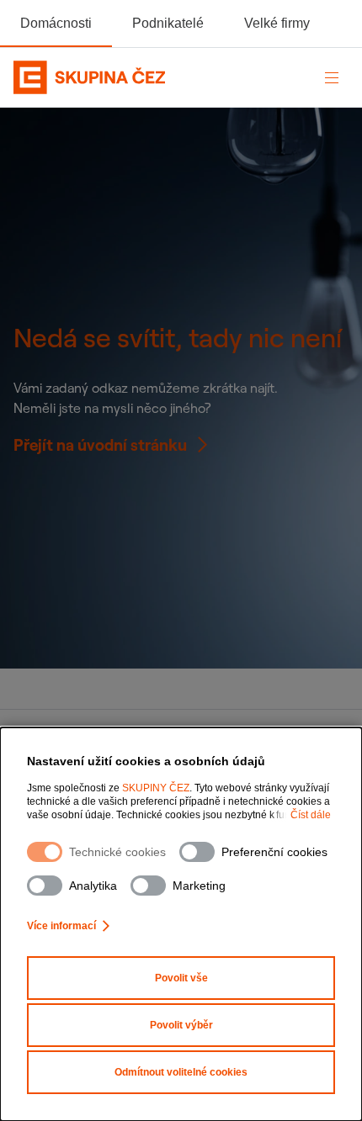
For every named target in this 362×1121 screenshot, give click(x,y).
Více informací (61, 926)
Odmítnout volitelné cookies (181, 1072)
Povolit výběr (181, 1025)
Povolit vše (181, 978)
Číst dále (310, 815)
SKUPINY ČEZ (155, 788)
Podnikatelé (168, 23)
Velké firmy (277, 23)
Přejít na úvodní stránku (100, 445)
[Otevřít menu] (332, 77)
